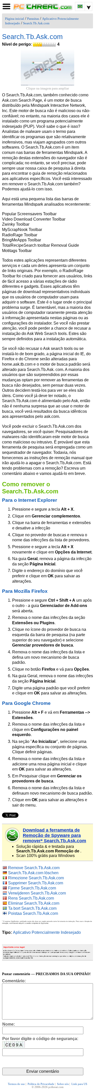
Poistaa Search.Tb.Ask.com (33, 913)
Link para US (79, 1083)
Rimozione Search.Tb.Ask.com (36, 878)
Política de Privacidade (41, 1083)
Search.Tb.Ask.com (36, 23)
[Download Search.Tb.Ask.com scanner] (12, 835)
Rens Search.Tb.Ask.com (31, 898)
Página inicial (14, 19)
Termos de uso (16, 1083)
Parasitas (33, 19)
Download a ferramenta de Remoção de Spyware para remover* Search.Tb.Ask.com (54, 835)
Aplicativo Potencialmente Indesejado (47, 932)
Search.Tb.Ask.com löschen (33, 873)
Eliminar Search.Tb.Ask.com (33, 903)
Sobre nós (63, 1083)
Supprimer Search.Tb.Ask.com (35, 883)
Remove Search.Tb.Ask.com (34, 868)
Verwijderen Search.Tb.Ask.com (37, 893)
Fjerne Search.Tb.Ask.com (32, 888)
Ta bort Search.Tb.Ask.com (32, 908)
